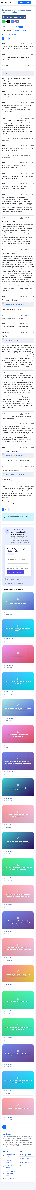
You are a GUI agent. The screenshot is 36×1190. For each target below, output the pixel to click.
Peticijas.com (6, 2)
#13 (21, 194)
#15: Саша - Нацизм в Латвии (16, 304)
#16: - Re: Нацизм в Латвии (15, 475)
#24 (21, 467)
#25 (21, 486)
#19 (21, 332)
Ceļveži (5, 1151)
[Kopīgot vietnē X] (8, 21)
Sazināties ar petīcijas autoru (11, 34)
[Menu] (33, 2)
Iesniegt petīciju (24, 2)
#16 (21, 296)
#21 (21, 414)
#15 (21, 250)
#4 (22, 91)
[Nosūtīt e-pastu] (13, 21)
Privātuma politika (20, 30)
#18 (21, 323)
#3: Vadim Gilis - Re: (12, 340)
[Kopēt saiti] (17, 21)
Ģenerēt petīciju (16, 572)
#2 (22, 54)
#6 (22, 118)
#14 (21, 218)
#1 (22, 43)
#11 (21, 174)
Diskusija (8, 30)
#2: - (7, 74)
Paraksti (17, 26)
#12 (21, 183)
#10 (21, 162)
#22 (21, 423)
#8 (22, 145)
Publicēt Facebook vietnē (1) (15, 17)
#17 (21, 316)
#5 (22, 102)
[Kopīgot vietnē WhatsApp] (4, 21)
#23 (21, 447)
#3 (22, 66)
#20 (21, 373)
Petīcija (5, 26)
